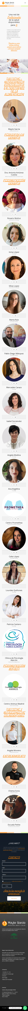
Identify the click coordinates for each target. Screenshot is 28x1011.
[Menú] (25, 2)
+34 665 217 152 (6, 972)
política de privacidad (16, 881)
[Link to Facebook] (21, 1009)
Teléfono (4, 874)
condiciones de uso (6, 882)
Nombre (4, 860)
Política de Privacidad (7, 979)
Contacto (4, 975)
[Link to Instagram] (23, 1009)
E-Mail (3, 867)
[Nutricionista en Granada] (11, 2)
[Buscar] (22, 2)
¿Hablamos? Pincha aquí (7, 974)
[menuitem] (22, 2)
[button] (25, 1008)
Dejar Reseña (14, 898)
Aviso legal (4, 977)
